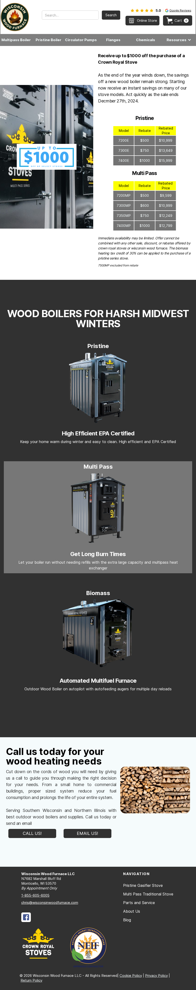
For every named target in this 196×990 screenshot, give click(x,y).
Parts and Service (139, 902)
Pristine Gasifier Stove (143, 885)
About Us (131, 911)
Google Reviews (180, 10)
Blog (127, 919)
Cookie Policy (131, 975)
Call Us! (32, 833)
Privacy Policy (156, 975)
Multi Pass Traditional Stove (148, 894)
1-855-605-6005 (35, 895)
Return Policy (31, 980)
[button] (177, 20)
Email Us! (87, 833)
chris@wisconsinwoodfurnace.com (49, 902)
